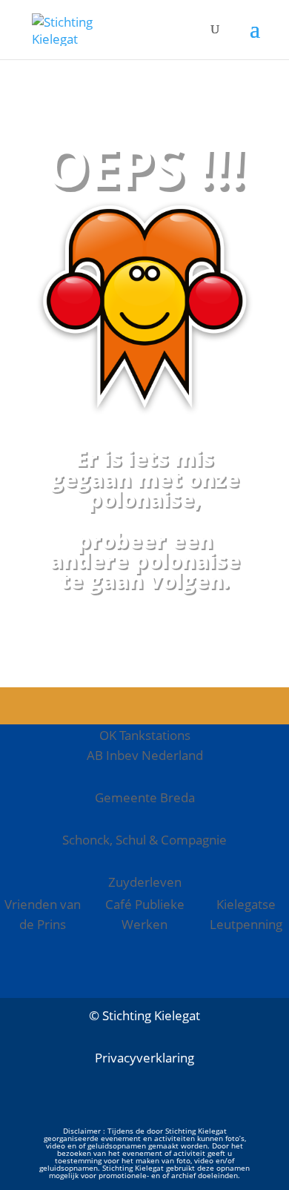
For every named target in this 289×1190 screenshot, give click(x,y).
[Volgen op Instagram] (144, 1108)
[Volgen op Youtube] (188, 1108)
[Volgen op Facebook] (100, 1108)
